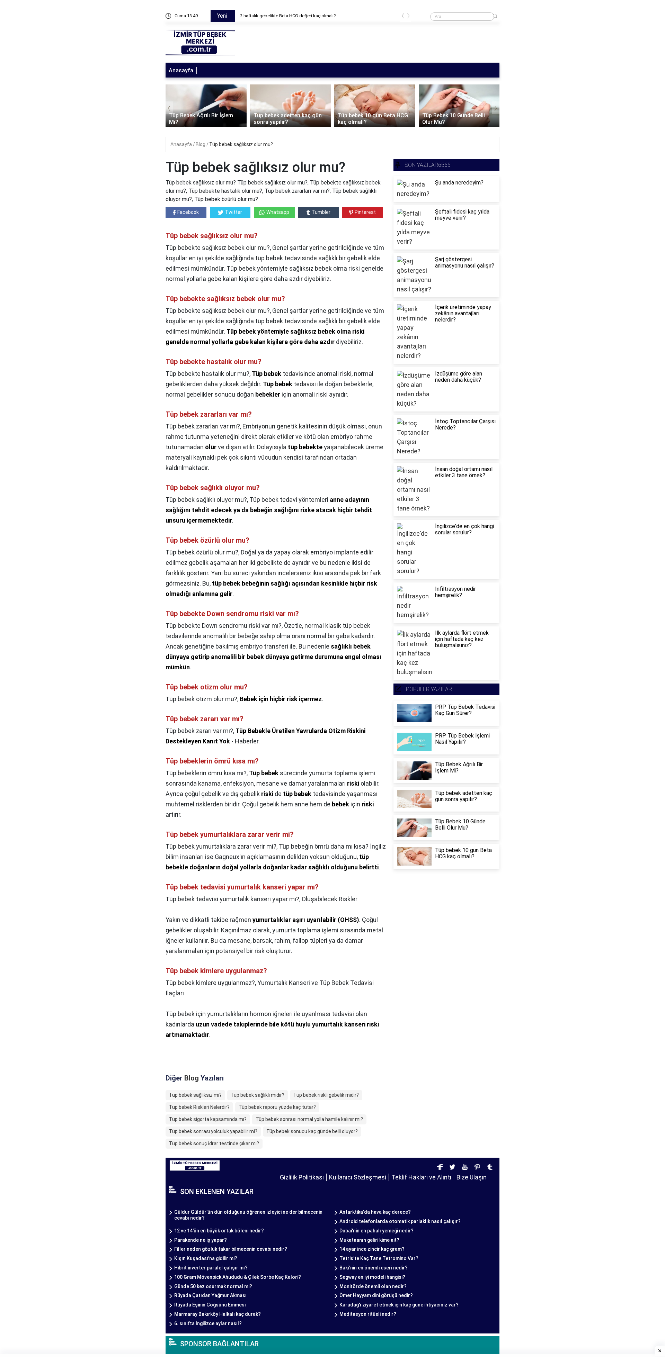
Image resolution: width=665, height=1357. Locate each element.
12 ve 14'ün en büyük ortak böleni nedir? (219, 1230)
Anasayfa (181, 70)
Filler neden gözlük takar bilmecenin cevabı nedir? (230, 1249)
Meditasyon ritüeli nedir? (367, 1314)
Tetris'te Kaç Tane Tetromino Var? (378, 1258)
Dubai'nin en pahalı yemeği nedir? (376, 1230)
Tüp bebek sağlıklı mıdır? (257, 1095)
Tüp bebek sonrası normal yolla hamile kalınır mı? (309, 1119)
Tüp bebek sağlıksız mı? (195, 1095)
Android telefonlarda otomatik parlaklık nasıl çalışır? (400, 1221)
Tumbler (321, 212)
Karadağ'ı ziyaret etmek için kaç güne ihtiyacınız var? (399, 1305)
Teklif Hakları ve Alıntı (421, 1177)
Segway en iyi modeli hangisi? (372, 1277)
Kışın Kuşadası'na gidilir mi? (205, 1258)
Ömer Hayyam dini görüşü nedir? (376, 1295)
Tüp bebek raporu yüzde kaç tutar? (277, 1107)
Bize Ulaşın (471, 1177)
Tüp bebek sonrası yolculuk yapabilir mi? (213, 1131)
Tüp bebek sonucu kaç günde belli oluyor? (312, 1131)
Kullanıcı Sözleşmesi (357, 1177)
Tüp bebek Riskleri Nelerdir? (199, 1107)
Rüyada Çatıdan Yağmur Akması (210, 1295)
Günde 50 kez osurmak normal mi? (213, 1286)
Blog (201, 144)
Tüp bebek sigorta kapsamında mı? (208, 1119)
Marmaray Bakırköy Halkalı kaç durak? (217, 1314)
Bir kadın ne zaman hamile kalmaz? (295, 15)
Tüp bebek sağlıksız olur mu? (241, 144)
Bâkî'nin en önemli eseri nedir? (373, 1267)
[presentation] (403, 17)
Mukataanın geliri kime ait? (369, 1240)
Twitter (233, 212)
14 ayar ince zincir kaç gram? (372, 1249)
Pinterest (365, 212)
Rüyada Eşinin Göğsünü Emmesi (210, 1305)
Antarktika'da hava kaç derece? (375, 1212)
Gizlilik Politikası (302, 1177)
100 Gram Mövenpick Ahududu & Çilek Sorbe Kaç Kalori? (237, 1277)
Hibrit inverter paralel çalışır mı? (211, 1267)
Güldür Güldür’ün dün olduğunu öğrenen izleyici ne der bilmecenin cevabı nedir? (248, 1215)
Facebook (188, 212)
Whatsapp (277, 212)
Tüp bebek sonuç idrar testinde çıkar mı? (214, 1143)
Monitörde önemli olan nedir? (373, 1286)
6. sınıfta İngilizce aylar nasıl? (208, 1323)
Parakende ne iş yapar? (200, 1240)
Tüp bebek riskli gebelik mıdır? (326, 1095)
